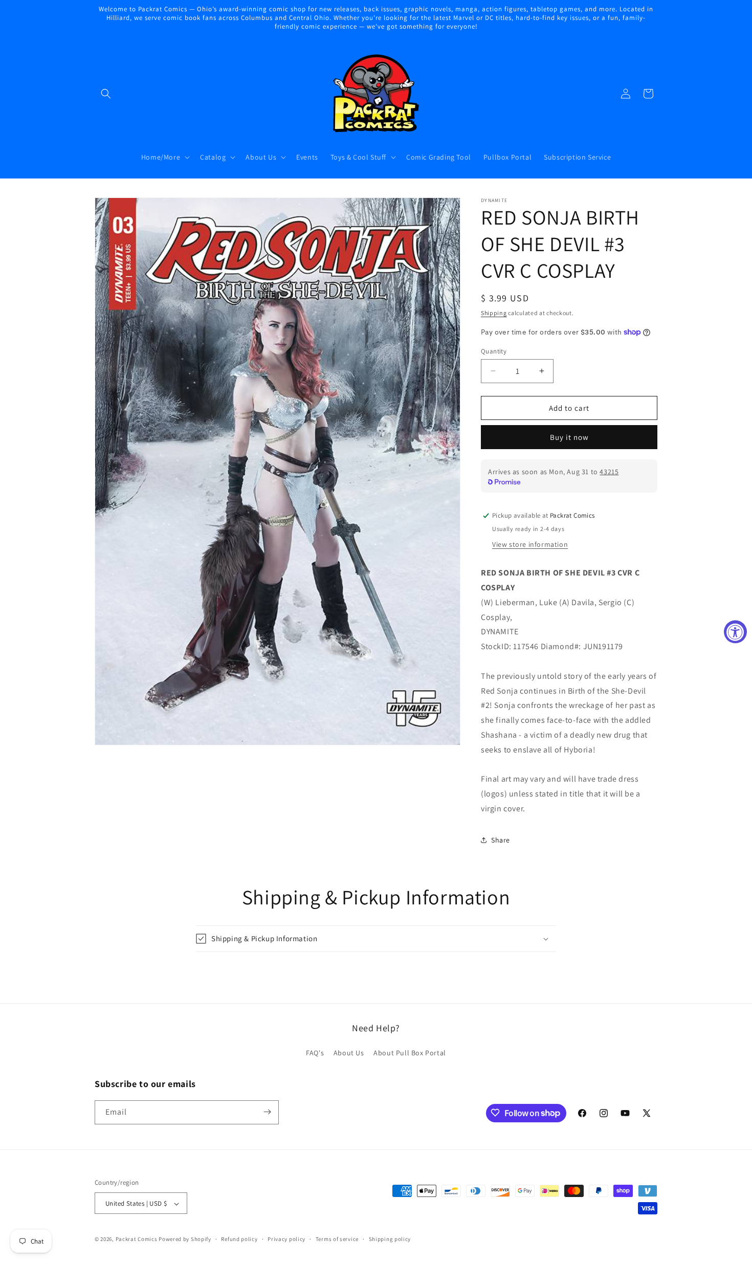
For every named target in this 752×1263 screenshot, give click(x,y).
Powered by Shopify (185, 1239)
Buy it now (569, 437)
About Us (349, 1053)
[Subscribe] (267, 1112)
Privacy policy (286, 1239)
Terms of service (337, 1239)
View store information (530, 544)
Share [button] (500, 840)
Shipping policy (390, 1239)
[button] (106, 93)
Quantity (493, 350)
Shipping (494, 313)
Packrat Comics (137, 1239)
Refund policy (239, 1239)
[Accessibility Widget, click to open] (735, 631)
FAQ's (315, 1053)
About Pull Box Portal (409, 1053)
